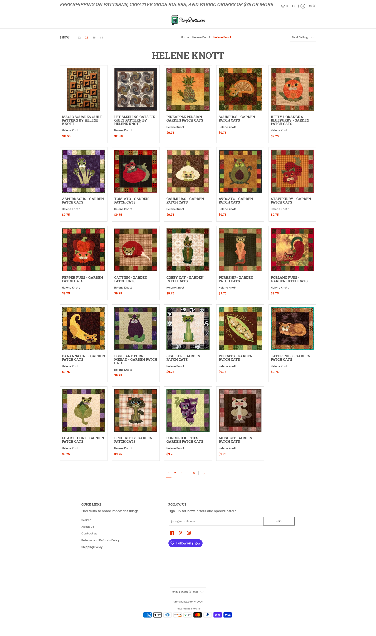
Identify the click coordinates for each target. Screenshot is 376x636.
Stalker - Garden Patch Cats (183, 358)
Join (279, 521)
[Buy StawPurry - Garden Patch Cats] (292, 171)
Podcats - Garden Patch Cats (235, 358)
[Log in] (303, 6)
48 (101, 37)
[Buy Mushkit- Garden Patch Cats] (240, 410)
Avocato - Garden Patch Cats (236, 200)
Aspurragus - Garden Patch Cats (83, 200)
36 (94, 37)
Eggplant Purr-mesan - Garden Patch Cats (135, 359)
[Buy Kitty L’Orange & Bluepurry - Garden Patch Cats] (292, 89)
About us (87, 527)
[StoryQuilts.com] (188, 20)
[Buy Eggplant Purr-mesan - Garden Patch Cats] (135, 328)
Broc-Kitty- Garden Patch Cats (133, 440)
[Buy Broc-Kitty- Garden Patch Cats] (135, 410)
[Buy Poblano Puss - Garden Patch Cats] (292, 249)
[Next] (205, 473)
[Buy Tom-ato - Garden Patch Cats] (135, 171)
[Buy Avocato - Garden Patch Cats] (240, 171)
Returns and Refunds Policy (100, 540)
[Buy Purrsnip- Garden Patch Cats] (240, 249)
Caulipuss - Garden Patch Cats (185, 200)
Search (86, 520)
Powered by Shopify (188, 608)
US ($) (313, 6)
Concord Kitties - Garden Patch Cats (184, 440)
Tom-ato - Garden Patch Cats (131, 200)
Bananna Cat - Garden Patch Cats (83, 358)
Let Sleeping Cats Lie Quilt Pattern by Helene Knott (134, 120)
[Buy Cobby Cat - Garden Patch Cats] (188, 249)
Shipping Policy (91, 547)
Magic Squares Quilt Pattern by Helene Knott (82, 120)
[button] (172, 532)
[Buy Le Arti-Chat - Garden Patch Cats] (83, 410)
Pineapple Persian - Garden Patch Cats (185, 118)
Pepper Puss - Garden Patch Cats (82, 279)
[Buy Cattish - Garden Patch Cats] (135, 249)
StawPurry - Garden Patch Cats (291, 200)
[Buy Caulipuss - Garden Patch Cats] (188, 171)
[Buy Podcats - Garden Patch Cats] (240, 328)
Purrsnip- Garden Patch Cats (236, 279)
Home (185, 37)
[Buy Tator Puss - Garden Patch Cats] (292, 328)
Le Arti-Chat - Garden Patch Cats (83, 440)
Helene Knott (201, 37)
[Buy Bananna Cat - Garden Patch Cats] (83, 328)
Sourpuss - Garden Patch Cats (237, 118)
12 (79, 37)
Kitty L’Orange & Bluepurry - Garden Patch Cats (290, 120)
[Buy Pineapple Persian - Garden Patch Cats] (188, 89)
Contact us (89, 533)
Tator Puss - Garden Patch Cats (290, 358)
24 (86, 37)
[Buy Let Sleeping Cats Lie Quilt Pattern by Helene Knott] (135, 89)
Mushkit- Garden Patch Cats (235, 440)
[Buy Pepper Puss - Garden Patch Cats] (83, 249)
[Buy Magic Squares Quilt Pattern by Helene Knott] (83, 89)
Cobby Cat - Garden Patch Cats (184, 279)
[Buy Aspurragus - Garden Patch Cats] (83, 171)
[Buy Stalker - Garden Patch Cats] (188, 328)
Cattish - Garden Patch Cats (130, 279)
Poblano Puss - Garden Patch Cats (289, 279)
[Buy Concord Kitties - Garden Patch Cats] (188, 410)
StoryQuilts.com (183, 601)
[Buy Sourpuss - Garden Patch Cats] (240, 89)
